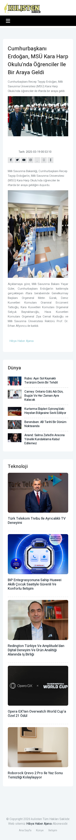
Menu (8, 20)
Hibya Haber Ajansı (39, 823)
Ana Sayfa (25, 830)
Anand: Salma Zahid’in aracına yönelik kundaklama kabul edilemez (44, 439)
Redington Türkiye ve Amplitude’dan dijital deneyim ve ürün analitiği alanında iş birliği (36, 650)
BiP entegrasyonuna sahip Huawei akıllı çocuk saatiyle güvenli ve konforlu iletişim (34, 584)
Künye (40, 830)
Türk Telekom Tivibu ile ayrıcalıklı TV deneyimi (37, 520)
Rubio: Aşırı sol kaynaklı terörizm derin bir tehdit (41, 380)
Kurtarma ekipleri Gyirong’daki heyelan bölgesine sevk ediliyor (45, 411)
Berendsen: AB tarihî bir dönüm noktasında (45, 424)
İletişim (52, 830)
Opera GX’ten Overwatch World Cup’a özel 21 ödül (37, 713)
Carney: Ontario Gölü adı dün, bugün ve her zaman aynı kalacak (43, 395)
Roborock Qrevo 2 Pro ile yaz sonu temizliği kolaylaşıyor (35, 775)
